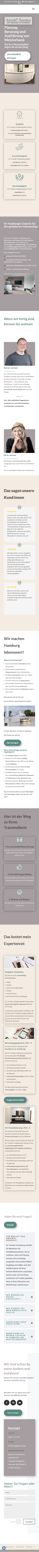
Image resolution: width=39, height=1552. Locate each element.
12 (28, 292)
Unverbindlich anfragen (14, 56)
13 (30, 292)
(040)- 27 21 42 (14, 1437)
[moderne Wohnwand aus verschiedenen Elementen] (19, 294)
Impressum (20, 1547)
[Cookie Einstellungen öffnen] (4, 1549)
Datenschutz (8, 1547)
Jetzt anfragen (13, 1413)
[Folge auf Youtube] (20, 1402)
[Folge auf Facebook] (7, 1402)
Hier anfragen (12, 743)
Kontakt (10, 1225)
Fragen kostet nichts (15, 1100)
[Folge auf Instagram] (13, 1402)
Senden (29, 1521)
